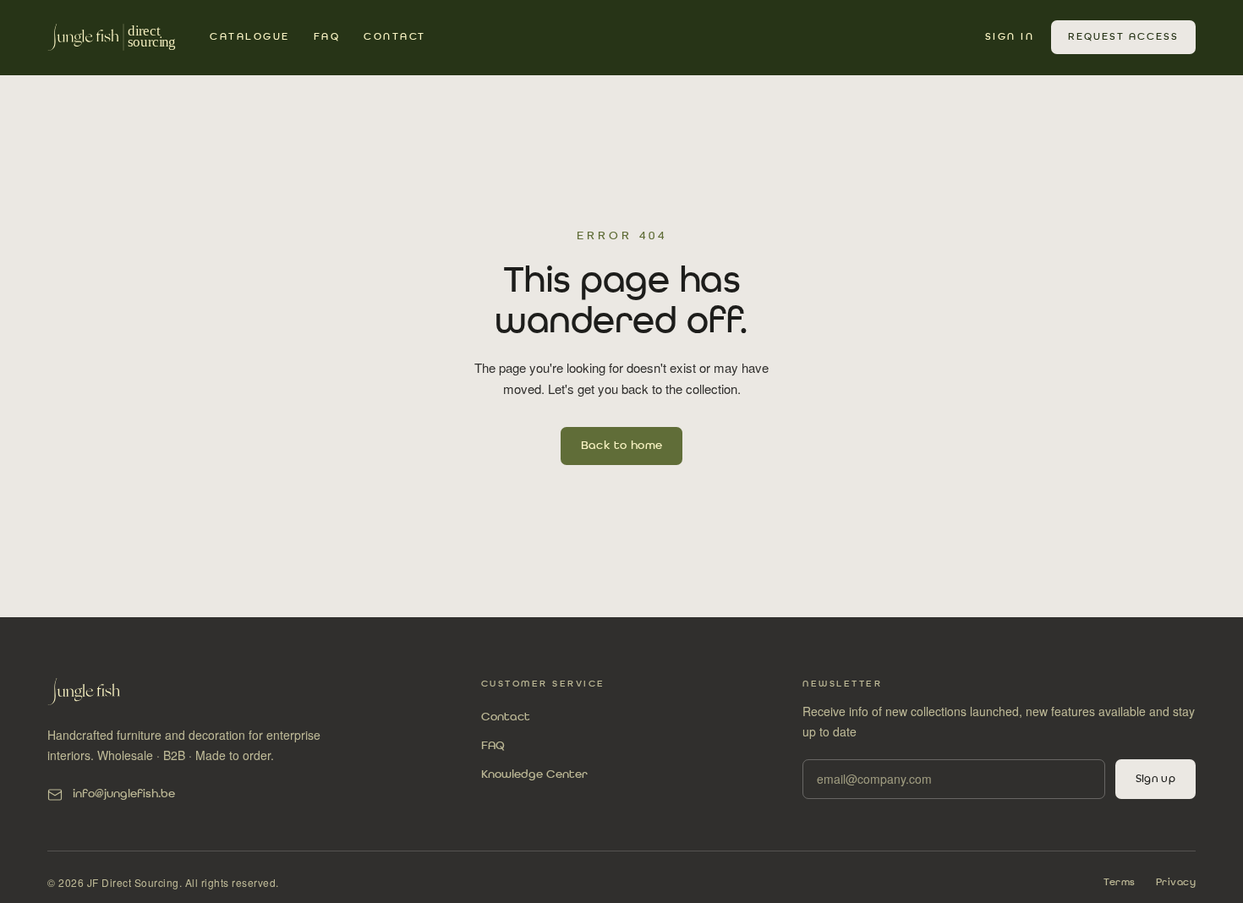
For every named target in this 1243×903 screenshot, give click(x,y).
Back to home (622, 446)
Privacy (1176, 883)
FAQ (327, 37)
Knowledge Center (534, 774)
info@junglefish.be (124, 794)
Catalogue (250, 37)
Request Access (1123, 37)
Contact (395, 37)
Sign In (1010, 37)
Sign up (1155, 779)
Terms (1119, 883)
